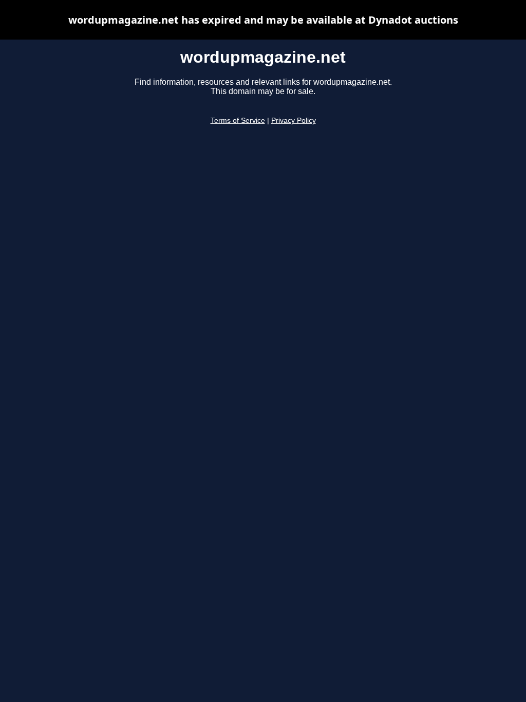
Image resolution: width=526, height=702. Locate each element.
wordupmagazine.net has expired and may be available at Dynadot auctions (263, 20)
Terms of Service (238, 120)
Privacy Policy (293, 120)
